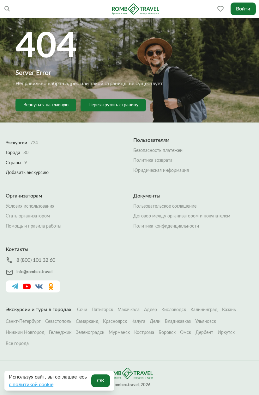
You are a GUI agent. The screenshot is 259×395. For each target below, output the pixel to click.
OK (101, 380)
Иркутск (226, 332)
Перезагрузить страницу (113, 105)
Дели (155, 321)
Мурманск (119, 332)
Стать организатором (28, 216)
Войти (243, 8)
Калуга (138, 321)
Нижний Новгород (25, 332)
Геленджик (60, 332)
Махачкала (128, 310)
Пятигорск (102, 310)
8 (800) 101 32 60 (35, 260)
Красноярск (115, 321)
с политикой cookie (31, 384)
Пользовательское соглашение (164, 206)
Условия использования (30, 206)
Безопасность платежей (158, 150)
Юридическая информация (161, 170)
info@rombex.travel (34, 272)
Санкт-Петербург (23, 321)
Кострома (144, 332)
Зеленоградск (90, 332)
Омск (185, 332)
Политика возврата (152, 160)
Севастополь (58, 321)
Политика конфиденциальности (166, 226)
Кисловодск (173, 310)
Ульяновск (205, 321)
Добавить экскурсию (27, 173)
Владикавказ (178, 321)
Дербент (204, 332)
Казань (229, 310)
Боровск (167, 332)
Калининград (204, 310)
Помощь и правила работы (33, 226)
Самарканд (87, 321)
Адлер (150, 310)
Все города (17, 344)
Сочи (82, 310)
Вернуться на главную (46, 105)
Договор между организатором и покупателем (181, 216)
